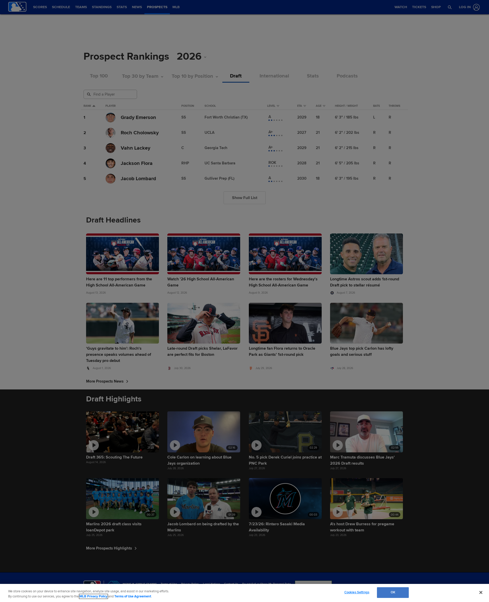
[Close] (480, 592)
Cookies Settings (356, 592)
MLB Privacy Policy (93, 596)
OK (393, 592)
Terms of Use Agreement (132, 596)
